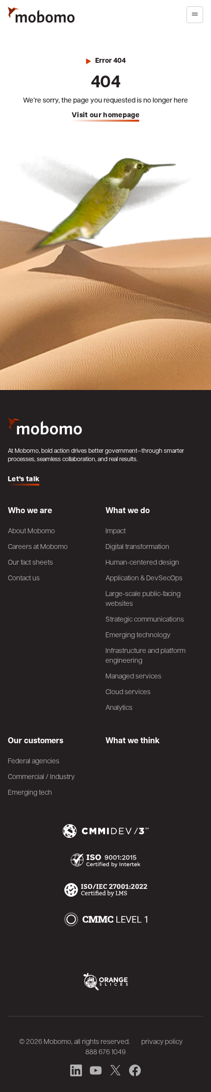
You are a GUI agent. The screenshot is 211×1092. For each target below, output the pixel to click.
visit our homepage (105, 115)
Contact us (24, 577)
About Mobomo (31, 530)
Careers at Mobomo (38, 546)
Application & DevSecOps (144, 577)
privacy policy (162, 1041)
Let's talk (23, 479)
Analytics (119, 706)
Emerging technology (138, 634)
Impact (116, 530)
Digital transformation (137, 546)
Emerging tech (30, 791)
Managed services (133, 675)
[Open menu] (194, 14)
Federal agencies (33, 760)
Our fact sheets (30, 561)
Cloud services (128, 691)
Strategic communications (145, 618)
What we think (132, 740)
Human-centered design (142, 561)
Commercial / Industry (41, 776)
